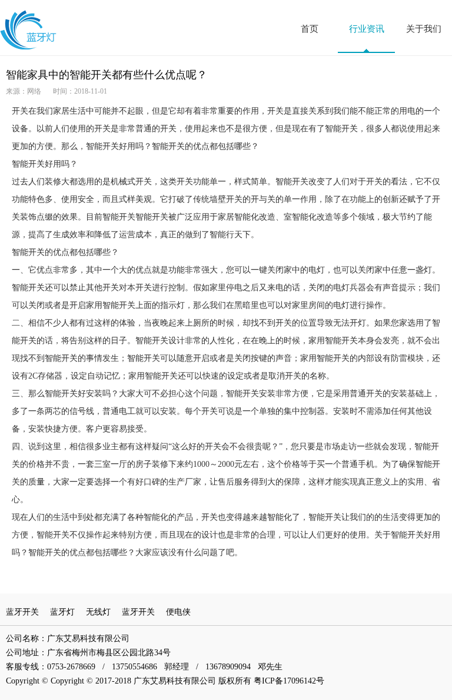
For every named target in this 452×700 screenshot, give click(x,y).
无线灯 (98, 612)
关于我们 (423, 29)
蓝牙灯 (62, 612)
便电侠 (178, 612)
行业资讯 (366, 29)
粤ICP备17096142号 (289, 680)
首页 (309, 29)
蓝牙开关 (22, 612)
